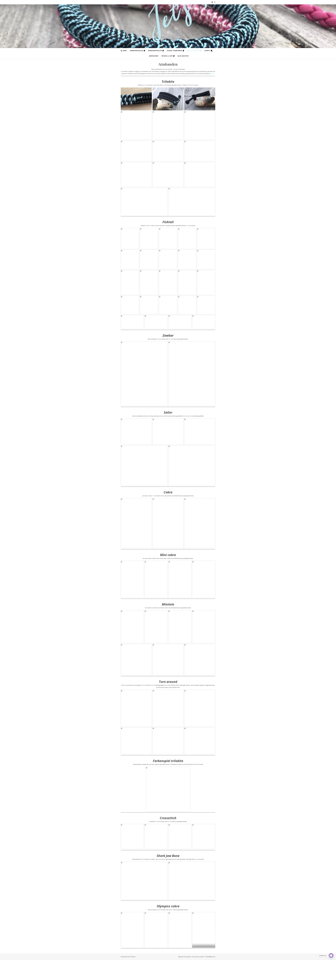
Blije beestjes (183, 56)
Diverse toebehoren (174, 51)
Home (125, 51)
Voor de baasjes (193, 51)
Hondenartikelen (136, 51)
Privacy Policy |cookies (198, 956)
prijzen (212, 73)
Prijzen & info (166, 56)
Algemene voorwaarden (184, 956)
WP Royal (132, 956)
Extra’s (207, 51)
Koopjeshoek (153, 56)
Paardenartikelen (155, 51)
